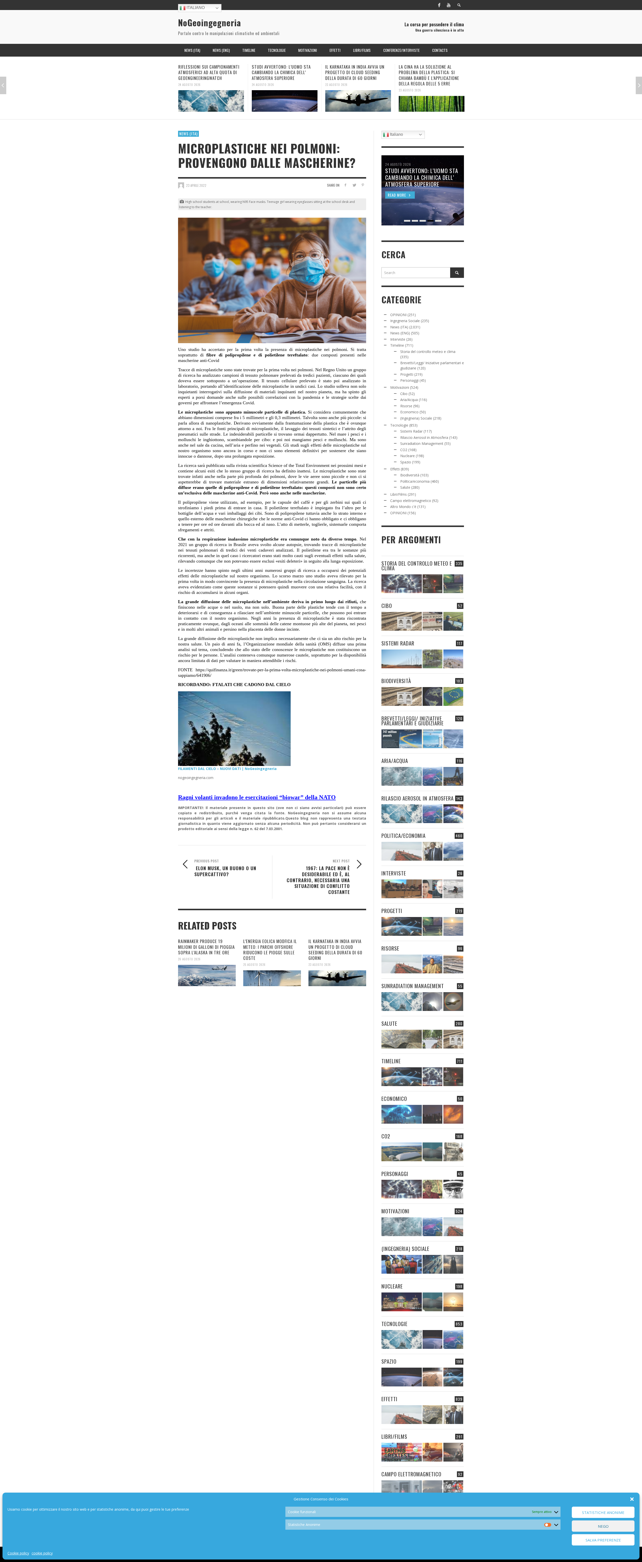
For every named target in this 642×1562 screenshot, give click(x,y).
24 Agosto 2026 (189, 84)
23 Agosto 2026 (263, 84)
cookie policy (42, 1553)
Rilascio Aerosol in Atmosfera (424, 437)
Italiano (195, 8)
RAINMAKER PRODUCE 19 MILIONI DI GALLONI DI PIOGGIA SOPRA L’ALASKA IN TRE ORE (206, 946)
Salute (405, 487)
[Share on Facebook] (345, 185)
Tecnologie (399, 425)
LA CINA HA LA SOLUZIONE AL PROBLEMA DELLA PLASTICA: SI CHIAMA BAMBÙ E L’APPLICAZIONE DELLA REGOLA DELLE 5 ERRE (355, 75)
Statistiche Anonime (603, 1512)
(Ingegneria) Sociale (416, 418)
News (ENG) (400, 333)
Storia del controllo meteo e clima (427, 351)
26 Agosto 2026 (189, 959)
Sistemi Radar (411, 431)
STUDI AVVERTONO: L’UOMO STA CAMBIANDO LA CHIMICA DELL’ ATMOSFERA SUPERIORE (207, 72)
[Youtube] (448, 5)
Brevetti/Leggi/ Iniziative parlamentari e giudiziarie (412, 720)
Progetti (406, 374)
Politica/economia (415, 481)
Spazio (405, 462)
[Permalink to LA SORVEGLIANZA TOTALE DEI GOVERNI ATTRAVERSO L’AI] (432, 1264)
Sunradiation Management (421, 443)
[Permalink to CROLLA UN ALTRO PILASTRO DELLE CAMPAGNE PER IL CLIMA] (453, 1151)
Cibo (404, 393)
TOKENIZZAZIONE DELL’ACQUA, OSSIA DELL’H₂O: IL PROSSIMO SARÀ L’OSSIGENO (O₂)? (426, 72)
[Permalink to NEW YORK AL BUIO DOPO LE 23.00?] (432, 1114)
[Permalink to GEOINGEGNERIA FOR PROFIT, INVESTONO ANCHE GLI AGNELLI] (453, 1114)
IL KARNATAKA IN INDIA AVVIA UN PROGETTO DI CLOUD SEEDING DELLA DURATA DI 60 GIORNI (281, 72)
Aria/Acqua (409, 399)
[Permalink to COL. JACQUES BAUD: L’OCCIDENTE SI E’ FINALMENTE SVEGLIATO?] (432, 888)
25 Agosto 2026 (254, 965)
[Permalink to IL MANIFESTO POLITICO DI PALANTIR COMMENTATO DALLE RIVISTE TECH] (453, 1264)
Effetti (395, 469)
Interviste (397, 339)
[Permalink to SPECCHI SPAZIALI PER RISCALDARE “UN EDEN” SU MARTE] (432, 1377)
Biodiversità (409, 475)
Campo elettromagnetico (410, 500)
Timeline (397, 345)
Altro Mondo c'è (403, 506)
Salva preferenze (603, 1539)
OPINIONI (398, 314)
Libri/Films (398, 494)
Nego (603, 1526)
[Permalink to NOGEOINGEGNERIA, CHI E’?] (401, 888)
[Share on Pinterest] (362, 185)
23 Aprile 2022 (196, 185)
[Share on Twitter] (354, 185)
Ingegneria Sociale (405, 320)
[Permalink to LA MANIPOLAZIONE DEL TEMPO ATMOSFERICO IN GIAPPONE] (432, 583)
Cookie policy (18, 1553)
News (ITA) (188, 133)
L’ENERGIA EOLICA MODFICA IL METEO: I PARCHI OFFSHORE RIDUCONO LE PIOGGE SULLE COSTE (270, 949)
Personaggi (409, 380)
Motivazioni (399, 387)
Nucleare (407, 455)
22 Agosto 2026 (410, 84)
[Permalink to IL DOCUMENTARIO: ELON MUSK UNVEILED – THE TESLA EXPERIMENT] (453, 1452)
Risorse (406, 406)
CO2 (403, 449)
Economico (409, 412)
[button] (631, 1499)
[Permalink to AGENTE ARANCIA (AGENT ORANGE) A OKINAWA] (401, 1039)
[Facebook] (439, 5)
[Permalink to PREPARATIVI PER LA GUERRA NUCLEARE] (401, 1301)
